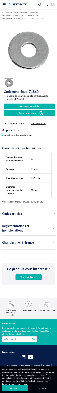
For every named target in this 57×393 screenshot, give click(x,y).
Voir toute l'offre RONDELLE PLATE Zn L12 (22, 201)
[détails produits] (53, 213)
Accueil (5, 12)
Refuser (42, 388)
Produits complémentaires (26, 12)
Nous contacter (38, 123)
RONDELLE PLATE (30, 15)
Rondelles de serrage (12, 15)
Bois (12, 12)
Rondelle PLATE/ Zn (11, 18)
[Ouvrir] (4, 4)
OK (33, 338)
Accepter (15, 388)
